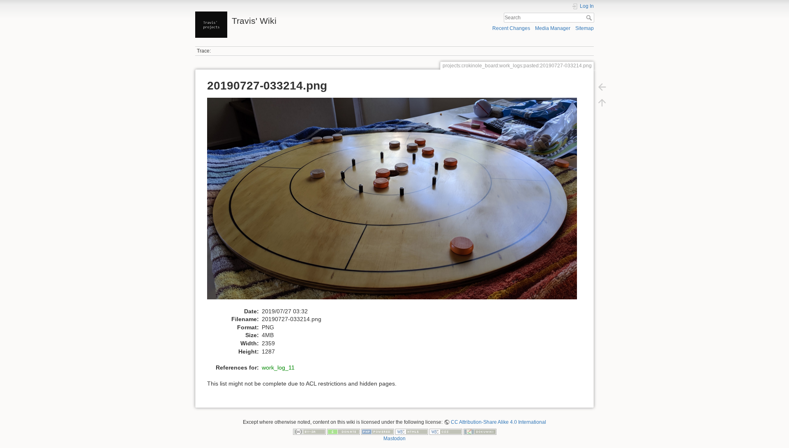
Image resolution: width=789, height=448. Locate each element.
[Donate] (343, 431)
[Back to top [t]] (602, 102)
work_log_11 (278, 367)
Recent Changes (511, 28)
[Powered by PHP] (377, 431)
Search (590, 18)
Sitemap (584, 28)
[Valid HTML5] (411, 431)
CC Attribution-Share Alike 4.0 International (498, 422)
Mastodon (394, 438)
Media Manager (552, 28)
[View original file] (396, 202)
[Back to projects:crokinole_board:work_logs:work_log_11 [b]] (602, 87)
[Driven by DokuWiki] (480, 431)
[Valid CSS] (445, 431)
